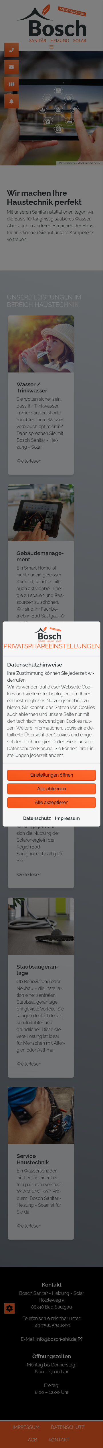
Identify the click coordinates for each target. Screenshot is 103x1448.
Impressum (67, 818)
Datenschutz (37, 818)
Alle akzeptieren (51, 802)
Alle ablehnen (51, 788)
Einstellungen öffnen (51, 775)
